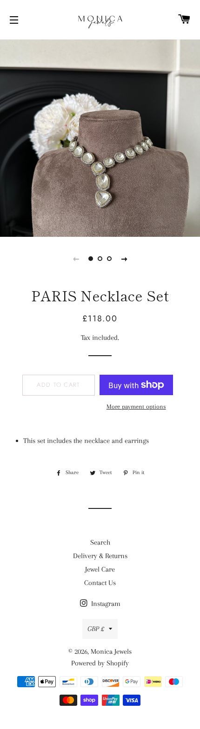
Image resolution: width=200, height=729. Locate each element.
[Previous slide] (76, 258)
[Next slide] (124, 258)
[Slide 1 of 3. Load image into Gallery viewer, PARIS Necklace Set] (90, 258)
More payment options (136, 406)
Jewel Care (100, 569)
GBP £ (95, 629)
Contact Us (100, 583)
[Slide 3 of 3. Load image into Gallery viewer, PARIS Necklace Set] (109, 258)
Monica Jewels (111, 651)
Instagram (104, 603)
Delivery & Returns (100, 556)
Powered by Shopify (100, 663)
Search (100, 542)
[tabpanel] (100, 137)
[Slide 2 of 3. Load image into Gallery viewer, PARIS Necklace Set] (100, 258)
